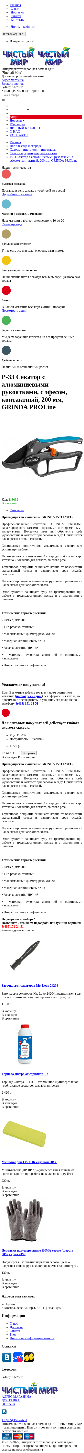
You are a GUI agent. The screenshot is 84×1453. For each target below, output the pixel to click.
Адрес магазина (13, 80)
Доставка (16, 1327)
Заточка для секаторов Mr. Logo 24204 (30, 985)
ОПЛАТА (8, 1404)
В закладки (9, 757)
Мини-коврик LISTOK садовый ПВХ (29, 1162)
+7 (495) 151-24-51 (14, 1420)
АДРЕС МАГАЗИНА (16, 1396)
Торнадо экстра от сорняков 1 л (25, 1074)
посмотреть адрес (29, 696)
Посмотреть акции (15, 310)
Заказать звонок (13, 83)
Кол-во (6, 753)
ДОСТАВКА (11, 1400)
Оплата (15, 1331)
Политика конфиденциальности (32, 1338)
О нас (14, 1323)
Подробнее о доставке (17, 194)
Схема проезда (12, 224)
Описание (17, 510)
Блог (13, 1334)
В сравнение (26, 757)
